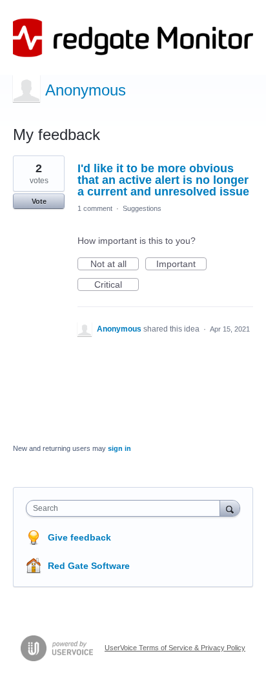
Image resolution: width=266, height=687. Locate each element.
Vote (39, 201)
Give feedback (79, 537)
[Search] (230, 508)
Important (181, 264)
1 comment (94, 208)
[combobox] (126, 508)
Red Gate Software (89, 566)
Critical (116, 285)
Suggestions (142, 208)
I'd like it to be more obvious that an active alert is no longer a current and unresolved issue (163, 180)
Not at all (114, 264)
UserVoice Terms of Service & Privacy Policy (175, 648)
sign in (119, 448)
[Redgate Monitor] (133, 37)
